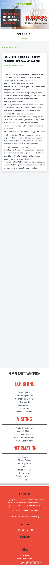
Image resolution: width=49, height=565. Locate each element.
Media (24, 480)
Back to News (10, 47)
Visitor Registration (24, 428)
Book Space (24, 392)
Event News (24, 473)
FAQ (24, 467)
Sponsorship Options (24, 399)
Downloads (25, 402)
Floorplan (24, 408)
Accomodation (24, 405)
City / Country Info (24, 441)
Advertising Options (24, 396)
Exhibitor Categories (24, 412)
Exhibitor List (24, 457)
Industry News (24, 463)
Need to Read (24, 470)
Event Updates (22, 476)
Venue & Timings (24, 431)
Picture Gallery (24, 460)
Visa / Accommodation (24, 437)
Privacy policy (34, 517)
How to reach (25, 434)
